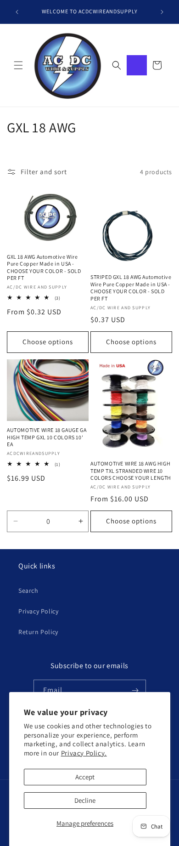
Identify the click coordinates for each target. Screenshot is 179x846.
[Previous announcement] (17, 12)
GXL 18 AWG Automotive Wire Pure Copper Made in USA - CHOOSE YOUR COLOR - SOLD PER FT (44, 267)
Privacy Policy (38, 611)
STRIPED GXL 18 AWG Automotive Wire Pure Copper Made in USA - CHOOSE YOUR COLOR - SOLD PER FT (130, 287)
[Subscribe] (135, 690)
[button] (18, 65)
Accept (85, 776)
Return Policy (38, 632)
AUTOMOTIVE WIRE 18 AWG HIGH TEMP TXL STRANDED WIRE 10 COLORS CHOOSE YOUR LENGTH (130, 470)
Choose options (47, 341)
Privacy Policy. (84, 753)
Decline (84, 800)
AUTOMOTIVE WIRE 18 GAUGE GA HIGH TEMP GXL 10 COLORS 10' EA (46, 437)
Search (28, 590)
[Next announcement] (162, 12)
